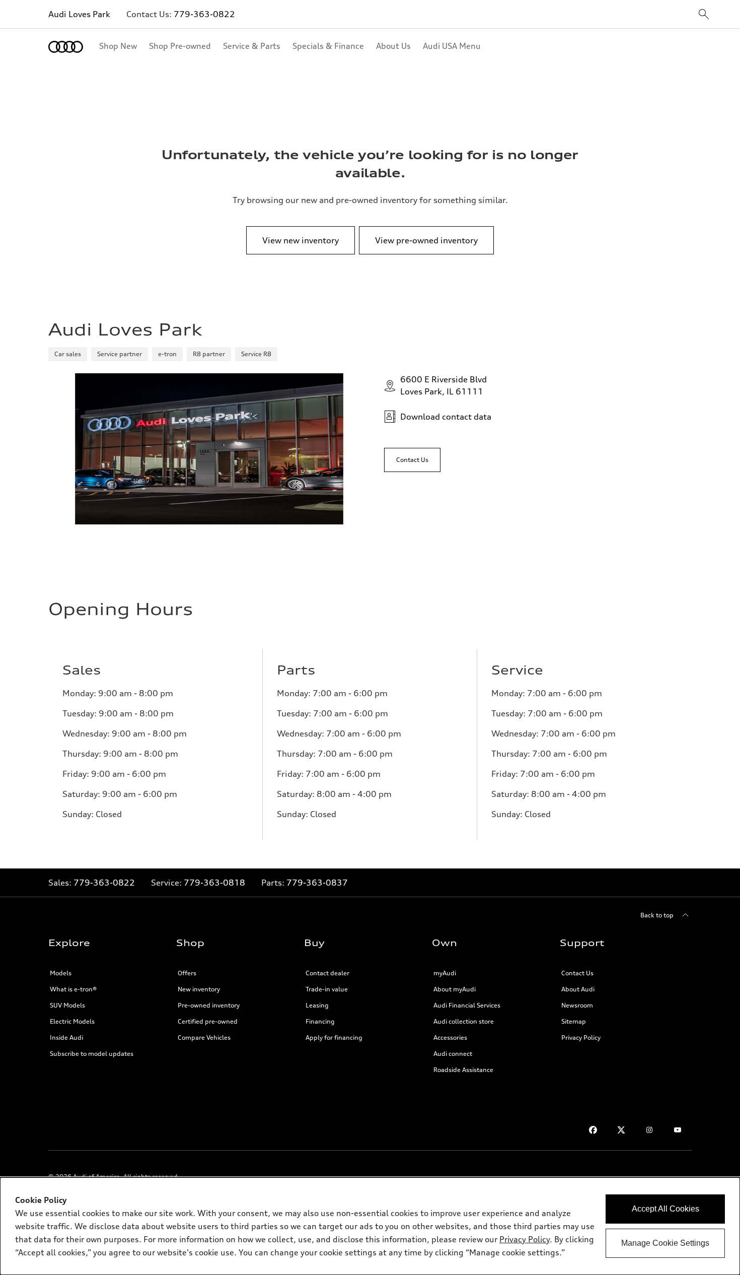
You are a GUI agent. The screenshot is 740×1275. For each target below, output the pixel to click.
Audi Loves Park (79, 14)
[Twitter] (621, 1130)
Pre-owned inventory (209, 1005)
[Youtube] (677, 1130)
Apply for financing (334, 1037)
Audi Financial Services (466, 1005)
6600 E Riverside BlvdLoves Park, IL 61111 (443, 385)
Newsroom (577, 1005)
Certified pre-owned (208, 1021)
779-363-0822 (204, 14)
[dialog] (370, 1226)
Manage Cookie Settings (665, 1243)
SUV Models (67, 1005)
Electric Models (72, 1021)
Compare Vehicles (204, 1037)
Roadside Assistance (463, 1069)
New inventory (199, 989)
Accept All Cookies (665, 1208)
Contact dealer (327, 973)
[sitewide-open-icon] (704, 15)
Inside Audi (66, 1037)
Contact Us (577, 973)
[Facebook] (593, 1130)
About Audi (578, 989)
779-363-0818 (214, 883)
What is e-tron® (73, 989)
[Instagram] (649, 1130)
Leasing (317, 1005)
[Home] (65, 47)
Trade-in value (327, 989)
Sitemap (573, 1021)
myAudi (444, 973)
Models (60, 973)
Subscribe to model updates (91, 1053)
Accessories (450, 1037)
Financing (320, 1021)
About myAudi (454, 989)
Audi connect (452, 1053)
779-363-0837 (317, 883)
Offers (187, 973)
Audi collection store (463, 1021)
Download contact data (445, 417)
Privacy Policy (581, 1037)
